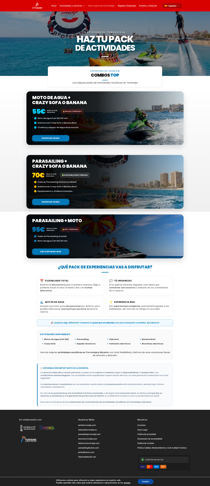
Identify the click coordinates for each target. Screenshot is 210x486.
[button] (50, 138)
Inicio (53, 5)
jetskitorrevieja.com (87, 425)
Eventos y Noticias (148, 5)
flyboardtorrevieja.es (87, 430)
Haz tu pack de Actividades (101, 5)
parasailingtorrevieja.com (89, 434)
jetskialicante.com (86, 452)
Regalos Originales (127, 5)
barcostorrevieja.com (87, 439)
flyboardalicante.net (87, 457)
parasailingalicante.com (88, 448)
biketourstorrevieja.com (88, 443)
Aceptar (145, 481)
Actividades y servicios (71, 5)
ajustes (127, 483)
